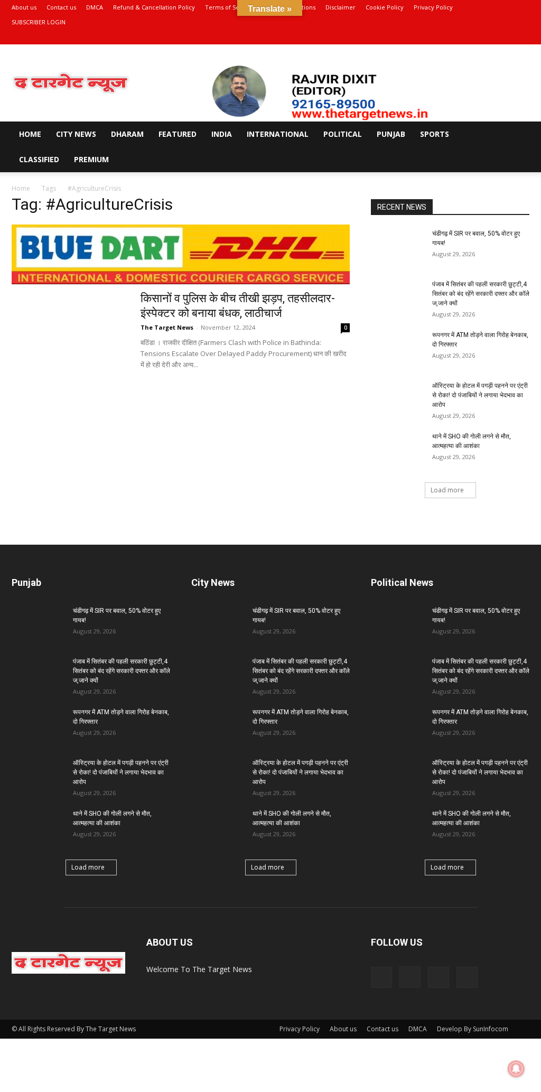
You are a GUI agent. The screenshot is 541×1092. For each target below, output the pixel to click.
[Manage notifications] (516, 1068)
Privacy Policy (433, 7)
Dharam (127, 134)
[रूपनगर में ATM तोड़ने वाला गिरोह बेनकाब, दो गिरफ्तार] (397, 348)
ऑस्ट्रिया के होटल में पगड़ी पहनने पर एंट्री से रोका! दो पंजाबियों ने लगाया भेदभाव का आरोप (480, 395)
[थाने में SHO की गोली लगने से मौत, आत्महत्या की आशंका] (397, 450)
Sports (434, 134)
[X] (504, 37)
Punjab (391, 134)
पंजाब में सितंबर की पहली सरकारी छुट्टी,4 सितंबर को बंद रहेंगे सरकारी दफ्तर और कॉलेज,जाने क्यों (480, 294)
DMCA (94, 7)
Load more (447, 490)
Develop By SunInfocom (472, 1028)
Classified (39, 159)
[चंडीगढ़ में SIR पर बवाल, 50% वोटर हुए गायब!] (397, 247)
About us (24, 7)
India (221, 134)
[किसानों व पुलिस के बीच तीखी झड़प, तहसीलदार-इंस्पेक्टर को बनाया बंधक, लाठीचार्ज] (69, 330)
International (278, 134)
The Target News (167, 327)
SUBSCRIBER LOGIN (39, 22)
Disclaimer (340, 7)
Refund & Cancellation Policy (154, 7)
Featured (177, 134)
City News (76, 134)
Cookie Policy (385, 7)
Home (30, 134)
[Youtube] (521, 37)
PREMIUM (91, 159)
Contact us (61, 7)
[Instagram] (487, 37)
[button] (516, 135)
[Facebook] (469, 37)
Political (342, 134)
